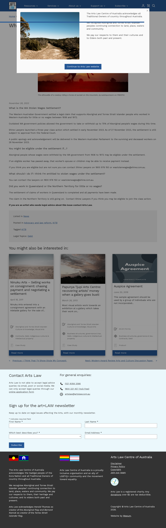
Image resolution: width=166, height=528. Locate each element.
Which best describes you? (24, 432)
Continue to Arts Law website (83, 66)
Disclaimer (116, 463)
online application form (21, 392)
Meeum (127, 516)
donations (116, 494)
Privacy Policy (118, 466)
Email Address (93, 432)
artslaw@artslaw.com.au (77, 394)
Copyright (116, 469)
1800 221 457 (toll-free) (77, 389)
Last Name (91, 421)
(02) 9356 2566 (73, 383)
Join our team (118, 472)
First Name (16, 421)
